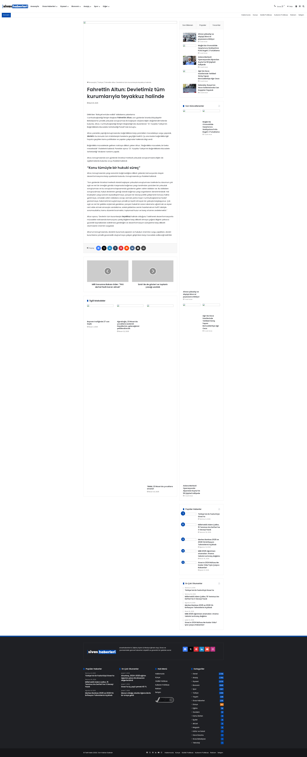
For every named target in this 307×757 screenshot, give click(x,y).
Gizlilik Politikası (266, 15)
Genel (195, 674)
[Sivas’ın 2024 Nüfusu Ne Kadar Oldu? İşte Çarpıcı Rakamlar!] (189, 565)
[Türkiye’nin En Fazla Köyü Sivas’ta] (189, 517)
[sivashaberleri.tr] (15, 6)
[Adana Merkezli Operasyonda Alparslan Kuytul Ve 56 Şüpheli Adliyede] (189, 60)
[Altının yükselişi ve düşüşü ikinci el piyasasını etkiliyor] (189, 37)
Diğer (105, 6)
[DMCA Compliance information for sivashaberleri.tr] (164, 702)
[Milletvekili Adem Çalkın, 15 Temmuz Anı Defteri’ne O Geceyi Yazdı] (189, 530)
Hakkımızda (246, 15)
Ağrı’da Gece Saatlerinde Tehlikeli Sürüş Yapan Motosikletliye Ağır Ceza (208, 75)
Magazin (196, 727)
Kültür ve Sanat (199, 731)
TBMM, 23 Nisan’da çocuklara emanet (160, 487)
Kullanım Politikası (281, 15)
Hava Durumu (198, 735)
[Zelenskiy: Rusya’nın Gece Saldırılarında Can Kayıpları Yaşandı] (189, 88)
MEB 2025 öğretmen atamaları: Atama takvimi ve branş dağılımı (209, 553)
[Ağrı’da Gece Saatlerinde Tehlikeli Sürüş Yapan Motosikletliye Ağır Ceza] (189, 74)
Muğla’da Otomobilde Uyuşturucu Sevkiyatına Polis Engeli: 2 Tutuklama (209, 48)
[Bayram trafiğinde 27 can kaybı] (100, 311)
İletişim (301, 15)
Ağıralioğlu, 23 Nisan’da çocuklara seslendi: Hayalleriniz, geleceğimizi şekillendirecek (128, 325)
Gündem (196, 712)
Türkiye (100, 82)
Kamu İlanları (198, 716)
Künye (255, 15)
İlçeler (195, 720)
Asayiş (86, 6)
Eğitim (195, 708)
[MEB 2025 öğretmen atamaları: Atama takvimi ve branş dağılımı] (189, 554)
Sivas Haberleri (49, 6)
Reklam (293, 15)
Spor (96, 6)
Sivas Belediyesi (199, 739)
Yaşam (195, 697)
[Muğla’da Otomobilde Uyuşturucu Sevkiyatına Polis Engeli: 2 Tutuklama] (189, 48)
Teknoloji (196, 743)
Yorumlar (216, 25)
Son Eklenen (188, 25)
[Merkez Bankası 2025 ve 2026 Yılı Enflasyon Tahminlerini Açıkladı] (189, 542)
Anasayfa (34, 6)
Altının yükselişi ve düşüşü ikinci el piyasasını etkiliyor (206, 36)
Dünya (195, 704)
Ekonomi (75, 6)
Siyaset (63, 6)
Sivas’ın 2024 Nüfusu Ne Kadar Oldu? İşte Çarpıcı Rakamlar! (208, 565)
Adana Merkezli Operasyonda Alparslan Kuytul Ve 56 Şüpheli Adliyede (208, 61)
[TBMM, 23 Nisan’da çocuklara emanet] (160, 394)
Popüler (202, 25)
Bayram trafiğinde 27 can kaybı (98, 322)
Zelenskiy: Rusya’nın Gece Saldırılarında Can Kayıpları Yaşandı (208, 87)
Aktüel (195, 723)
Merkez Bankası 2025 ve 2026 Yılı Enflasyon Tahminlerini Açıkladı (208, 542)
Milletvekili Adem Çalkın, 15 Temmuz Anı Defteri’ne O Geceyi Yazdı (209, 527)
